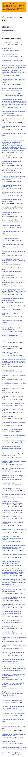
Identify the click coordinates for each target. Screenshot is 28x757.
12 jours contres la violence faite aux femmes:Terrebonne (14, 590)
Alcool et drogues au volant (11, 489)
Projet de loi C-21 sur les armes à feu (14, 747)
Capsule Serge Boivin (9, 741)
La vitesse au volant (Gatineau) (12, 429)
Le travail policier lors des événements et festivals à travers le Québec (13, 260)
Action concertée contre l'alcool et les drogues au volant (13, 454)
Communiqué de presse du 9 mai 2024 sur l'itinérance (12, 299)
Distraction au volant (8, 370)
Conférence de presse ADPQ (11, 516)
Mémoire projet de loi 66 (10, 220)
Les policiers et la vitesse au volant (13, 403)
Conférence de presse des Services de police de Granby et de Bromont (13, 667)
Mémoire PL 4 (6, 48)
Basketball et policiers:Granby (12, 701)
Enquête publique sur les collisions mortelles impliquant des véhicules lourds (13, 81)
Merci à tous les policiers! (10, 620)
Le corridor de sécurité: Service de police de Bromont (13, 605)
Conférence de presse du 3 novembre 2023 (10, 353)
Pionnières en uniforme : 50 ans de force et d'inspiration (13, 112)
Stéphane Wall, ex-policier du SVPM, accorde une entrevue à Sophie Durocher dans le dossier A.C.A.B (14, 547)
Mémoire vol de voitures (10, 335)
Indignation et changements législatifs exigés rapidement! (11, 447)
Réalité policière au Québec (11, 753)
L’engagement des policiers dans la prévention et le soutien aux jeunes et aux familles (13, 177)
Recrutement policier (8, 275)
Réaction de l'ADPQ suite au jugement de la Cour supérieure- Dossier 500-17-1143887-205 (12, 503)
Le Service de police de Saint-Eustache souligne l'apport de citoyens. (11, 613)
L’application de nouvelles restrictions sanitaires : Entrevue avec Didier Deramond (12, 693)
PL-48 (3, 341)
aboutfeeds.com (11, 8)
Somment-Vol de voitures (10, 346)
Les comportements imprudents (12, 207)
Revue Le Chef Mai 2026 (10, 54)
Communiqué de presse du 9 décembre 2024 (11, 162)
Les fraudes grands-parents (11, 226)
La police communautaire (10, 239)
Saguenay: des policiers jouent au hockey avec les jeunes (13, 653)
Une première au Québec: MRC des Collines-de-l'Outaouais (13, 597)
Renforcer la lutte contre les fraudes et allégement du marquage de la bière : (14, 282)
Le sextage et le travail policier (12, 510)
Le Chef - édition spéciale (10, 43)
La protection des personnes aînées (13, 714)
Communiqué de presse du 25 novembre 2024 (11, 185)
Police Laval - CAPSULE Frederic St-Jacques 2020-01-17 (14, 734)
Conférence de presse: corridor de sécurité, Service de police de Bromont (13, 684)
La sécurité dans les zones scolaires (14, 383)
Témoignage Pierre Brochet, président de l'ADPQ (11, 328)
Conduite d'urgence (8, 483)
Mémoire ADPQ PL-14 (9, 416)
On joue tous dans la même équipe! (13, 435)
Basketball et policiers (9, 626)
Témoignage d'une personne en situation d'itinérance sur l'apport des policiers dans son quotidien (14, 291)
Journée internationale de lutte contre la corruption (12, 169)
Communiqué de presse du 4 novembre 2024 (11, 200)
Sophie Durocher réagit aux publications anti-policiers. (11, 562)
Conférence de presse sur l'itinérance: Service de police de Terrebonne (12, 538)
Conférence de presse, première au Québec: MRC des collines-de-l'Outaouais (13, 675)
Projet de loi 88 (7, 156)
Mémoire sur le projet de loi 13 (12, 88)
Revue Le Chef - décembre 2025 (12, 60)
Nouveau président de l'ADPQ (11, 94)
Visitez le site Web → (7, 33)
